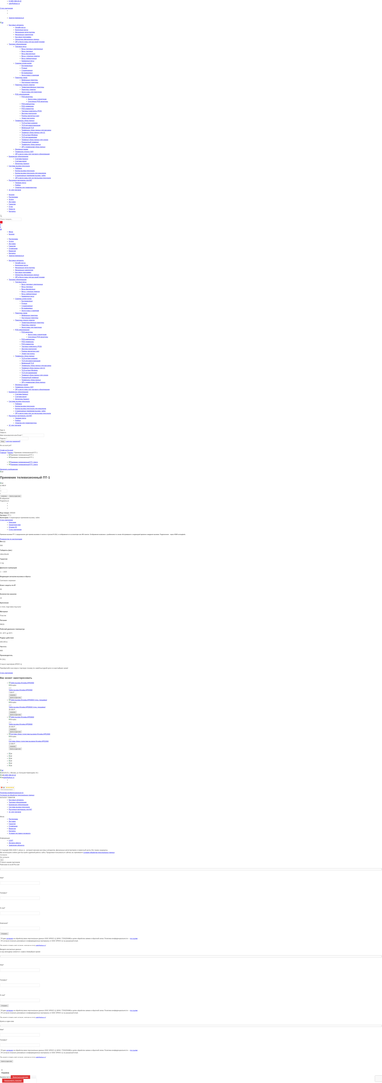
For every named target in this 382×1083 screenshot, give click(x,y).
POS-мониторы (27, 97)
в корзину (4, 496)
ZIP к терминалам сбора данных (33, 147)
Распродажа (13, 239)
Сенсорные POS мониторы (38, 101)
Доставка (12, 244)
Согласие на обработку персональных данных (17, 795)
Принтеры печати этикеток (25, 85)
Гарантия (12, 246)
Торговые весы (20, 46)
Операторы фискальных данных (27, 39)
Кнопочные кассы (21, 30)
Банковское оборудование (18, 156)
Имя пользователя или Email (11, 435)
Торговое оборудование (18, 44)
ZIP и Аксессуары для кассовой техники (30, 42)
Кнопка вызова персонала (25, 171)
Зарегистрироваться (16, 18)
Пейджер (18, 168)
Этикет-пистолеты (28, 118)
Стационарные (27, 70)
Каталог (12, 234)
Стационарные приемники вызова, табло (30, 175)
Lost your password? (13, 441)
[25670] (10, 739)
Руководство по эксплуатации (11, 539)
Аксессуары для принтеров (31, 92)
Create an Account (6, 450)
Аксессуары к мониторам (37, 99)
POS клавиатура (27, 109)
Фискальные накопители (24, 34)
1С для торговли (15, 190)
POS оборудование (22, 94)
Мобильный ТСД (27, 128)
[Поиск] (1, 222)
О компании (13, 248)
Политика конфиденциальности (11, 793)
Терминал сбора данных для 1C (33, 132)
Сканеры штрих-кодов (23, 63)
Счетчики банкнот (21, 159)
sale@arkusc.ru (14, 3)
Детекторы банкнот (22, 163)
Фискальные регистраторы (25, 32)
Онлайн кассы (20, 27)
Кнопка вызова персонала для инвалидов (30, 173)
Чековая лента (20, 183)
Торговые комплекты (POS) (31, 111)
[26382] (10, 688)
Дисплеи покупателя (29, 113)
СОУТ (11, 840)
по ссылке (134, 938)
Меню (11, 232)
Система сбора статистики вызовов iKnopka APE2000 (29, 741)
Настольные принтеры (29, 82)
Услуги (11, 241)
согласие (9, 938)
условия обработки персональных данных (99, 852)
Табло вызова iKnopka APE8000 (20, 724)
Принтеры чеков (21, 77)
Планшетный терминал (30, 142)
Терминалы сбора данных (24, 120)
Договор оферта (15, 843)
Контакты (12, 253)
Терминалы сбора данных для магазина (36, 130)
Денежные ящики (21, 149)
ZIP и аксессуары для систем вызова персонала (33, 178)
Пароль (3, 438)
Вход (2, 441)
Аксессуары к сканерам (30, 75)
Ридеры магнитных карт (30, 116)
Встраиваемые (27, 73)
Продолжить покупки (12, 1081)
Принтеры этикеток (28, 89)
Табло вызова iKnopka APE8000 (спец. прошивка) (27, 707)
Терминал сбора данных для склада (34, 140)
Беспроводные (27, 65)
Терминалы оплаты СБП (24, 152)
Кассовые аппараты (16, 25)
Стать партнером (6, 8)
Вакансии (12, 251)
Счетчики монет (21, 161)
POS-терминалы (27, 106)
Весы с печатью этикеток (30, 56)
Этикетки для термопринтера (26, 187)
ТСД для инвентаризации (30, 125)
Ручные (24, 68)
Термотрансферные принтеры (32, 87)
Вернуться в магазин (20, 1077)
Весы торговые (27, 51)
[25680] (10, 722)
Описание (12, 522)
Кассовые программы (23, 37)
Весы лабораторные (29, 58)
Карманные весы (27, 61)
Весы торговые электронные (32, 49)
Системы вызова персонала (19, 166)
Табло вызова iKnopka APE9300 (20, 690)
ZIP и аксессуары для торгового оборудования (32, 154)
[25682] (10, 705)
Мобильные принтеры (29, 80)
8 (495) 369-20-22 (15, 1)
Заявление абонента (16, 845)
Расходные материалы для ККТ (20, 180)
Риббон (18, 185)
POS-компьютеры (28, 104)
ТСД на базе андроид (29, 123)
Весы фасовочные (28, 54)
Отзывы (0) (13, 527)
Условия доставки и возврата (19, 833)
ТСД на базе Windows (29, 135)
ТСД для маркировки (29, 137)
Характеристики (15, 525)
